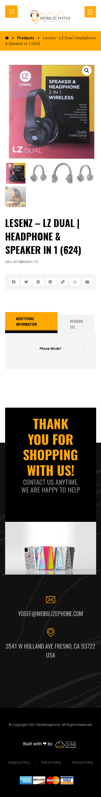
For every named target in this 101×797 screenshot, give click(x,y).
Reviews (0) (76, 324)
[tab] (31, 322)
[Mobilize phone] (50, 17)
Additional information (26, 321)
